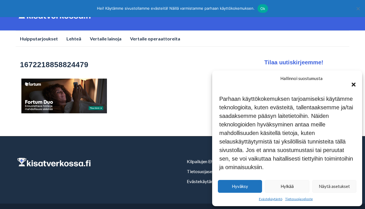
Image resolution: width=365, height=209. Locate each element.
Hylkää (287, 186)
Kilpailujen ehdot (203, 161)
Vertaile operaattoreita (155, 38)
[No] (358, 8)
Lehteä (73, 38)
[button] (353, 84)
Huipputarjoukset (39, 38)
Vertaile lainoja (105, 38)
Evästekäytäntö (270, 199)
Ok (262, 8)
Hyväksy (240, 186)
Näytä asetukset (334, 186)
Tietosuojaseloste (299, 199)
